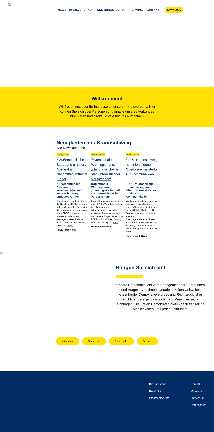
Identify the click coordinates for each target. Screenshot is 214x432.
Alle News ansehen (71, 148)
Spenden (147, 341)
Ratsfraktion (69, 230)
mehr (70, 225)
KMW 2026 (174, 9)
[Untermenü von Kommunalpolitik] (126, 10)
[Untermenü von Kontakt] (161, 10)
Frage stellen (121, 341)
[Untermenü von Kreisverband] (93, 10)
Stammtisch (94, 341)
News (59, 230)
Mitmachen (67, 341)
